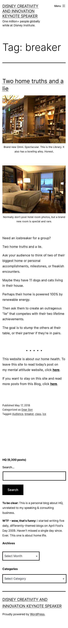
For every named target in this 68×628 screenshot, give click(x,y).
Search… (8, 467)
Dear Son (27, 409)
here (56, 370)
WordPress (37, 614)
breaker (29, 413)
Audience (17, 413)
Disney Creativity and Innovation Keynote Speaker (20, 11)
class (38, 413)
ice (44, 413)
